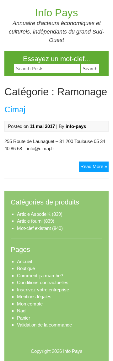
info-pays (76, 126)
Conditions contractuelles (42, 282)
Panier (23, 318)
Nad (21, 310)
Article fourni (29, 221)
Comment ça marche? (40, 275)
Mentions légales (34, 296)
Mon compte (30, 303)
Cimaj (14, 109)
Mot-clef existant (34, 228)
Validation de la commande (44, 324)
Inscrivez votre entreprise (43, 289)
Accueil (24, 261)
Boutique (26, 268)
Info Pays (56, 13)
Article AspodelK (34, 214)
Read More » (94, 166)
